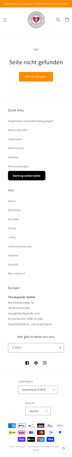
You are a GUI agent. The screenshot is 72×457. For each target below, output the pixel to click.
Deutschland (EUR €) (34, 389)
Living (12, 237)
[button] (5, 19)
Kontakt (13, 264)
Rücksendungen (18, 166)
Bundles (13, 219)
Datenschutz (16, 148)
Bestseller (14, 210)
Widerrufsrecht (17, 130)
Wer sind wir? (16, 273)
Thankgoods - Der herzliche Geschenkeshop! (34, 446)
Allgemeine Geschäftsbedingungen (30, 121)
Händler (13, 157)
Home (12, 201)
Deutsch (34, 411)
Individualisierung (19, 246)
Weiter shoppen (36, 76)
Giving (12, 228)
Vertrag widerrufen (27, 176)
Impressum (15, 139)
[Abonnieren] (59, 347)
